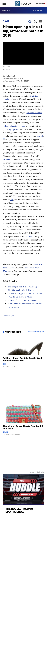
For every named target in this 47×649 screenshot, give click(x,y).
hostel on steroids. (34, 112)
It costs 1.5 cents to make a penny (22, 300)
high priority (14, 129)
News (6, 21)
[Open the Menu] (4, 4)
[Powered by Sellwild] (40, 472)
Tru (11, 199)
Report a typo (9, 315)
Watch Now (40, 3)
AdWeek (6, 159)
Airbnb (40, 135)
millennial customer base (14, 125)
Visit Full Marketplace (36, 332)
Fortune (29, 236)
